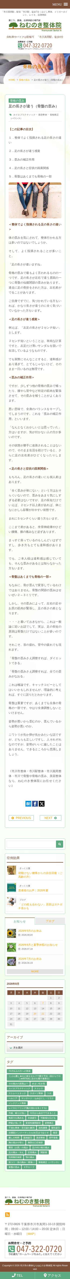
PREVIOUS (23, 818)
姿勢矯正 (49, 1123)
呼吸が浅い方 (15, 1123)
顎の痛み (30, 1157)
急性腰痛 (43, 1128)
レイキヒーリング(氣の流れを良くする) (28, 1108)
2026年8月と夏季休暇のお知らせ (38, 944)
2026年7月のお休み (30, 958)
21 (43, 1014)
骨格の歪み (24, 80)
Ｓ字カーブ (29, 1167)
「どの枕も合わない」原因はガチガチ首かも (40, 906)
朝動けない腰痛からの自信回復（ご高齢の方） (40, 874)
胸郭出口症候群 (35, 1142)
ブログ (50, 921)
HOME (12, 80)
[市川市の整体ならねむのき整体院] (35, 27)
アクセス (54, 1275)
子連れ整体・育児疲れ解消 (21, 1128)
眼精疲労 (28, 1137)
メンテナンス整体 (17, 1103)
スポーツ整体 (36, 1093)
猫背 (55, 1132)
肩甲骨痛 (53, 1137)
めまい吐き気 (38, 1083)
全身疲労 (32, 1118)
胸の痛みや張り (16, 1142)
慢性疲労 (55, 1128)
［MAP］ (31, 1233)
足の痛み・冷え (16, 1152)
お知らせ (20, 921)
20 (35, 1014)
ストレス (38, 1088)
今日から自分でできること (43, 1113)
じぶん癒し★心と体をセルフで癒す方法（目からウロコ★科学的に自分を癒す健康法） (35, 1077)
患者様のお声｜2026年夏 (33, 890)
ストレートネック (17, 1093)
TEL (19, 1275)
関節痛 (44, 1152)
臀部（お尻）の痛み (18, 1147)
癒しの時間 (14, 1137)
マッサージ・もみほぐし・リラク (37, 1098)
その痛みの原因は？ (18, 1083)
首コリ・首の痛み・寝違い (21, 1162)
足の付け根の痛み (40, 1147)
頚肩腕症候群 (15, 1157)
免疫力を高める (16, 1118)
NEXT (48, 818)
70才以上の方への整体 (20, 1071)
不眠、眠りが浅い (17, 1113)
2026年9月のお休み (30, 930)
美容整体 (42, 114)
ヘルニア (13, 1098)
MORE (35, 971)
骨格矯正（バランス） (49, 1162)
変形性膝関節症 (33, 1123)
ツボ (49, 1093)
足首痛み (32, 1152)
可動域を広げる (48, 1118)
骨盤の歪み (14, 1167)
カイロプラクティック (24, 114)
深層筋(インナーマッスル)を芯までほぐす (29, 1132)
